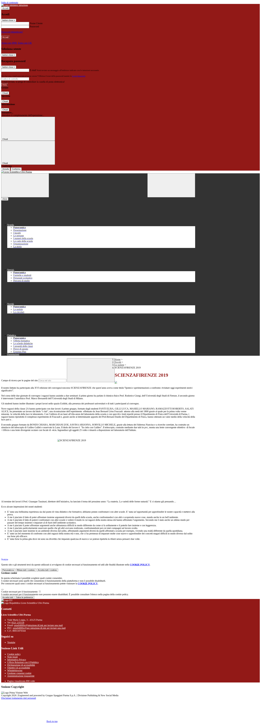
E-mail (33, 70)
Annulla (5, 169)
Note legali (12, 657)
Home (118, 359)
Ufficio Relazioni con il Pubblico (23, 662)
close (4, 199)
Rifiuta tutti (26, 570)
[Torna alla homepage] (98, 172)
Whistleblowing (14, 670)
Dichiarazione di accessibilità (21, 665)
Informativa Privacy (16, 659)
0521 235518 (17, 622)
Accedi (5, 8)
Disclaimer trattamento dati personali (18, 698)
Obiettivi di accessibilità (18, 667)
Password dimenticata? (12, 32)
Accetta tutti (47, 570)
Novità (118, 362)
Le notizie (119, 365)
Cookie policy (14, 654)
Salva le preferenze (24, 597)
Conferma (16, 169)
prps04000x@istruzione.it (38, 625)
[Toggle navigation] (25, 185)
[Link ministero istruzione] (14, 5)
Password (34, 26)
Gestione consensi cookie (19, 673)
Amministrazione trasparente (20, 676)
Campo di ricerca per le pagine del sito (19, 380)
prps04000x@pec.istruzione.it (39, 628)
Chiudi (5, 93)
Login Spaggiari (78, 76)
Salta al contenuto (9, 2)
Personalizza (8, 570)
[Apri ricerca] (171, 185)
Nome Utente (36, 23)
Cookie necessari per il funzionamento (19, 591)
